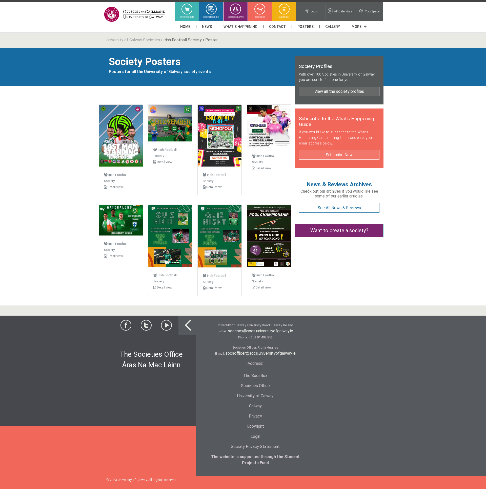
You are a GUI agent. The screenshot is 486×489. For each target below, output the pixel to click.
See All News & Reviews (339, 207)
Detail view (115, 187)
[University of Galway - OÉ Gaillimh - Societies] (135, 14)
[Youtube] (166, 326)
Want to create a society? (339, 230)
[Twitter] (146, 326)
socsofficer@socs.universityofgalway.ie (261, 353)
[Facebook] (126, 326)
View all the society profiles (339, 91)
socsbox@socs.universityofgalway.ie (260, 331)
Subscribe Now (339, 154)
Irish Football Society (183, 40)
